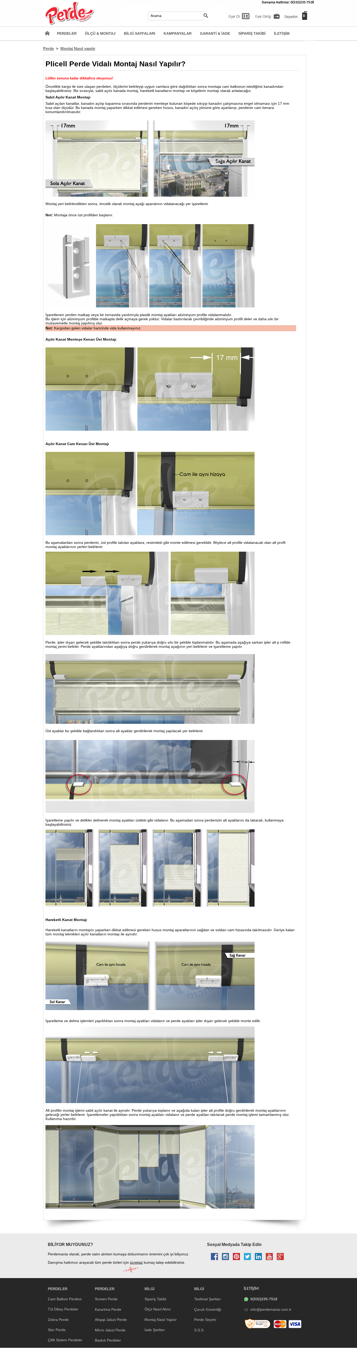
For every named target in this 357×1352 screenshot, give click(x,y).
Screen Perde (106, 1299)
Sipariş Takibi (155, 1299)
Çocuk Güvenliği (207, 1309)
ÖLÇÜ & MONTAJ (100, 33)
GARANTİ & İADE (215, 33)
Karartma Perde (108, 1309)
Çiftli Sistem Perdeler (65, 1340)
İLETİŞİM (282, 33)
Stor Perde (57, 1330)
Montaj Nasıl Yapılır (161, 1320)
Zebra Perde (58, 1320)
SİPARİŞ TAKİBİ (252, 33)
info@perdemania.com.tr (270, 1309)
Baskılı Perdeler (108, 1340)
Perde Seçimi (205, 1320)
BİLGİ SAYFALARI (139, 33)
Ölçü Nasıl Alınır (158, 1309)
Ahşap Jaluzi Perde (111, 1320)
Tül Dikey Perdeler (63, 1309)
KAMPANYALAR (178, 33)
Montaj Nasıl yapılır (77, 48)
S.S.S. (199, 1330)
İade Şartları (155, 1330)
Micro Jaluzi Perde (110, 1330)
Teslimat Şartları (207, 1299)
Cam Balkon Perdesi (65, 1299)
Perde (48, 48)
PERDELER (67, 33)
